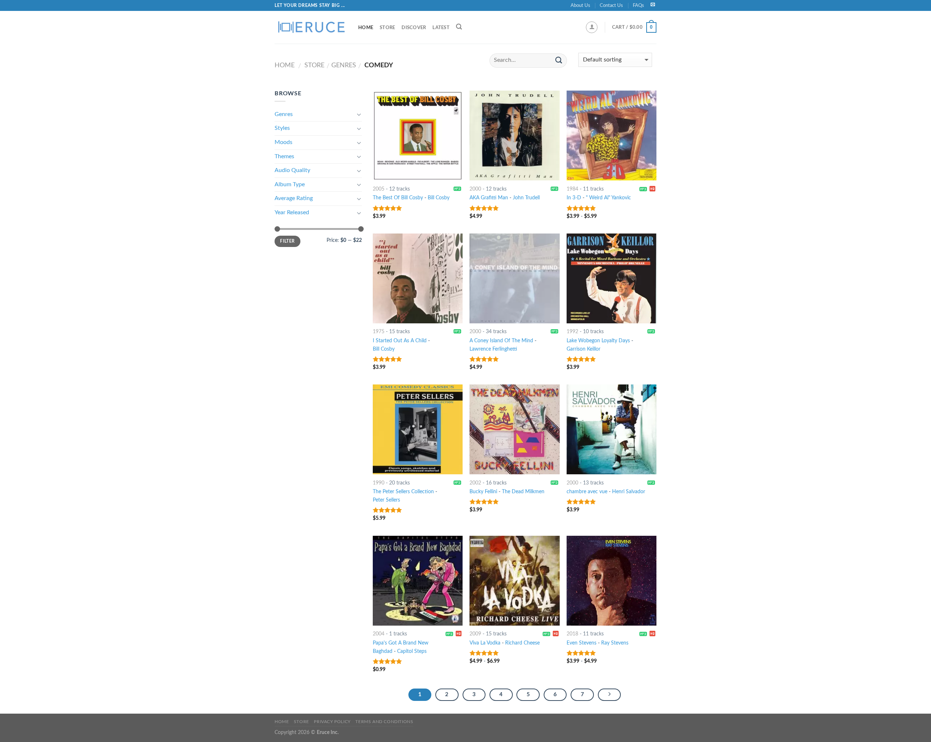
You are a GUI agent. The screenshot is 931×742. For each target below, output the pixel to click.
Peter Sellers (386, 500)
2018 (572, 634)
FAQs (638, 5)
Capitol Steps (412, 651)
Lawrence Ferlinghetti (493, 349)
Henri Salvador (628, 491)
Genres (343, 65)
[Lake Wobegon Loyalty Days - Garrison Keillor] (611, 278)
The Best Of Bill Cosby (398, 197)
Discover (413, 27)
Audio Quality (292, 170)
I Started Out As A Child (400, 340)
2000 (475, 189)
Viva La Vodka (485, 643)
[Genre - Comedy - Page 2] (609, 695)
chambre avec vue (587, 491)
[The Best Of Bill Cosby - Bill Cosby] (418, 135)
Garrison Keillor (583, 349)
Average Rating (294, 198)
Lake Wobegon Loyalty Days (598, 340)
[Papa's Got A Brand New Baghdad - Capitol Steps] (418, 581)
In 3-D (574, 197)
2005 (378, 189)
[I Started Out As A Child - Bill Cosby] (418, 278)
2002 (475, 483)
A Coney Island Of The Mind (501, 340)
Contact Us (611, 5)
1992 (572, 331)
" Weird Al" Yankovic (608, 197)
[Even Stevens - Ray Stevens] (611, 581)
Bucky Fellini (483, 491)
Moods (283, 142)
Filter (287, 241)
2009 (475, 634)
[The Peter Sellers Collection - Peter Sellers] (418, 429)
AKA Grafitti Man (489, 197)
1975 (378, 331)
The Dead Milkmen (523, 491)
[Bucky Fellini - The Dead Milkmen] (514, 429)
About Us (580, 5)
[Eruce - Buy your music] (311, 27)
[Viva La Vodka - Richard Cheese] (514, 581)
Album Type (290, 184)
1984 (572, 189)
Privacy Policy (332, 721)
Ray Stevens (614, 643)
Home (365, 27)
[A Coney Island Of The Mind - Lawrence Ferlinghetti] (514, 278)
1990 (378, 483)
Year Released (292, 212)
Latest (440, 27)
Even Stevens (581, 643)
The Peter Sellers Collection (403, 491)
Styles (282, 128)
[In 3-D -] (611, 135)
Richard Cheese (522, 643)
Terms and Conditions (384, 721)
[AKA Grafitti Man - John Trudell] (514, 135)
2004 (378, 634)
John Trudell (526, 197)
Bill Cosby (438, 197)
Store (387, 27)
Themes (284, 156)
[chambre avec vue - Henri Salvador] (611, 429)
